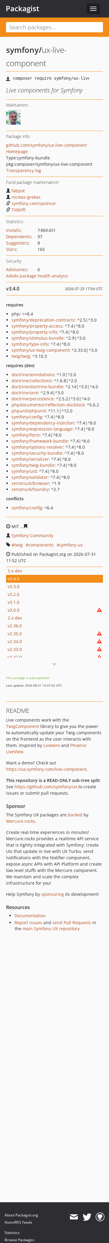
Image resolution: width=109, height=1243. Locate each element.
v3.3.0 (13, 586)
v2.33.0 (15, 649)
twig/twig (21, 356)
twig (18, 545)
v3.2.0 (13, 594)
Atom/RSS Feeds (18, 1222)
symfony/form (26, 435)
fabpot (18, 191)
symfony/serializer (30, 459)
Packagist (22, 8)
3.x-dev (15, 571)
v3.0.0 (13, 610)
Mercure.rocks (20, 821)
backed (75, 815)
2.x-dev (15, 618)
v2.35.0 (15, 633)
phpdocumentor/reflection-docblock (48, 405)
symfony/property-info (34, 332)
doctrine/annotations (33, 374)
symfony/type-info (30, 344)
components (41, 545)
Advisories (16, 269)
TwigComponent (22, 726)
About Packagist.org (21, 1215)
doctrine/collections (31, 380)
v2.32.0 (15, 657)
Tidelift (19, 210)
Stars (11, 249)
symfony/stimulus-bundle (38, 338)
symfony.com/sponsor (34, 203)
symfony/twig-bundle (33, 465)
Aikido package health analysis (37, 276)
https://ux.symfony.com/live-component (46, 769)
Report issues (28, 922)
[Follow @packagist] (87, 1217)
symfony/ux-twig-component (40, 350)
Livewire (51, 745)
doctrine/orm (25, 393)
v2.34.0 (15, 641)
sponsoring (52, 894)
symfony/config (27, 417)
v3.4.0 (13, 578)
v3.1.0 (13, 602)
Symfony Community (32, 535)
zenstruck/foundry (30, 489)
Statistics (12, 1232)
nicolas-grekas (26, 197)
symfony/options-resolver (37, 447)
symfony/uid (24, 471)
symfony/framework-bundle (40, 441)
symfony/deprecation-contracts (43, 320)
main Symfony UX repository (51, 928)
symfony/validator (30, 477)
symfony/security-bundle (37, 453)
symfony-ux (71, 545)
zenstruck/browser (30, 483)
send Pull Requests (71, 922)
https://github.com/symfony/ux (46, 787)
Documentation (30, 915)
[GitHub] (100, 1217)
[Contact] (73, 1217)
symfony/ (24, 49)
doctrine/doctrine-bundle (37, 386)
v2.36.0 (15, 626)
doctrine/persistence (33, 399)
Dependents (18, 236)
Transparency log (23, 170)
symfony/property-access (37, 326)
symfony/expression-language (42, 429)
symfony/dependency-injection (43, 423)
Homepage (17, 151)
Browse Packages (19, 1239)
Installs (13, 230)
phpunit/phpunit (29, 411)
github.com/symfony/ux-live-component (46, 145)
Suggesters (17, 243)
